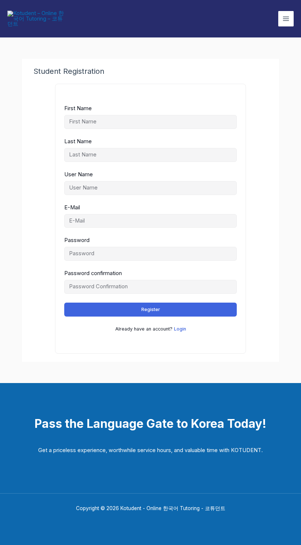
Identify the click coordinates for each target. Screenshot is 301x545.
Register (150, 309)
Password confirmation (93, 273)
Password (77, 240)
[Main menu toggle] (286, 18)
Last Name (78, 141)
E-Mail (72, 207)
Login (180, 329)
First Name (78, 108)
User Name (78, 174)
